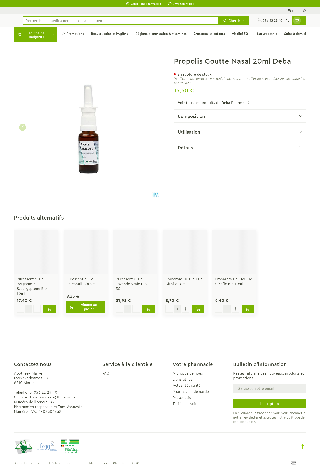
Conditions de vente (30, 463)
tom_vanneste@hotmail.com (55, 397)
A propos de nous (188, 373)
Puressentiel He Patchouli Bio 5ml (81, 281)
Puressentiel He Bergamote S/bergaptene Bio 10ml (32, 286)
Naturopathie (41, 113)
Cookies (103, 463)
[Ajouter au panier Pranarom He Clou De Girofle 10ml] (198, 309)
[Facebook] (303, 446)
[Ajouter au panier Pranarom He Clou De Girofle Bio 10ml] (248, 309)
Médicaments (41, 153)
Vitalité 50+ (41, 101)
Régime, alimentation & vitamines (41, 75)
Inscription (269, 403)
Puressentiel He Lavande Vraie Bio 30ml (131, 283)
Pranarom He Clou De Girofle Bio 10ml (233, 281)
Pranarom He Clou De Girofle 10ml (183, 281)
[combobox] (121, 20)
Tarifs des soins (186, 403)
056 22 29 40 (45, 392)
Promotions (27, 46)
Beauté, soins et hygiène (41, 60)
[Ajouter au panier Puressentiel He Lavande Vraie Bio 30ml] (148, 309)
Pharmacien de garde (191, 391)
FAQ (105, 373)
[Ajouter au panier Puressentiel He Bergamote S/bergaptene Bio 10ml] (49, 309)
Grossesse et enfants (41, 89)
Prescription (183, 397)
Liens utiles (182, 379)
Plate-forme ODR (126, 463)
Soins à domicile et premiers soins (41, 127)
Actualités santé (186, 385)
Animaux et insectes (41, 141)
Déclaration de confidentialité (71, 463)
